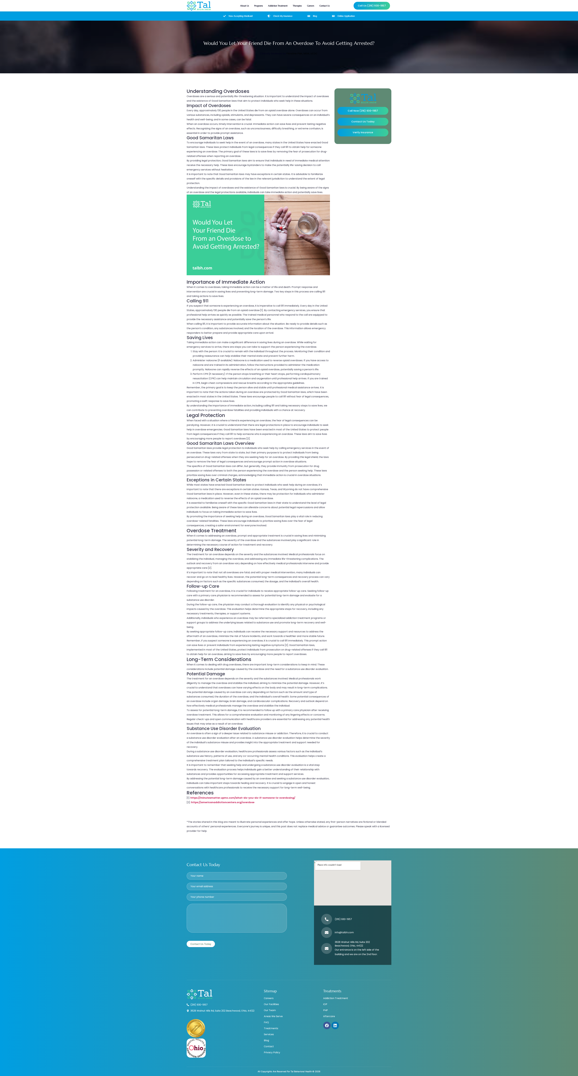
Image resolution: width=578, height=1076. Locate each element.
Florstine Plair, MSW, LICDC (301, 53)
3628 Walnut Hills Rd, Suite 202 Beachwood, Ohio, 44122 (352, 943)
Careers (310, 5)
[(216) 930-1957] (326, 919)
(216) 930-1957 (343, 919)
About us (244, 5)
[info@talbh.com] (326, 932)
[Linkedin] (335, 1025)
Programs (258, 5)
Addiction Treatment (277, 5)
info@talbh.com (344, 932)
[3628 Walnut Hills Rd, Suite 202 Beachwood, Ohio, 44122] (326, 948)
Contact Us (324, 5)
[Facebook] (327, 1025)
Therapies (297, 5)
